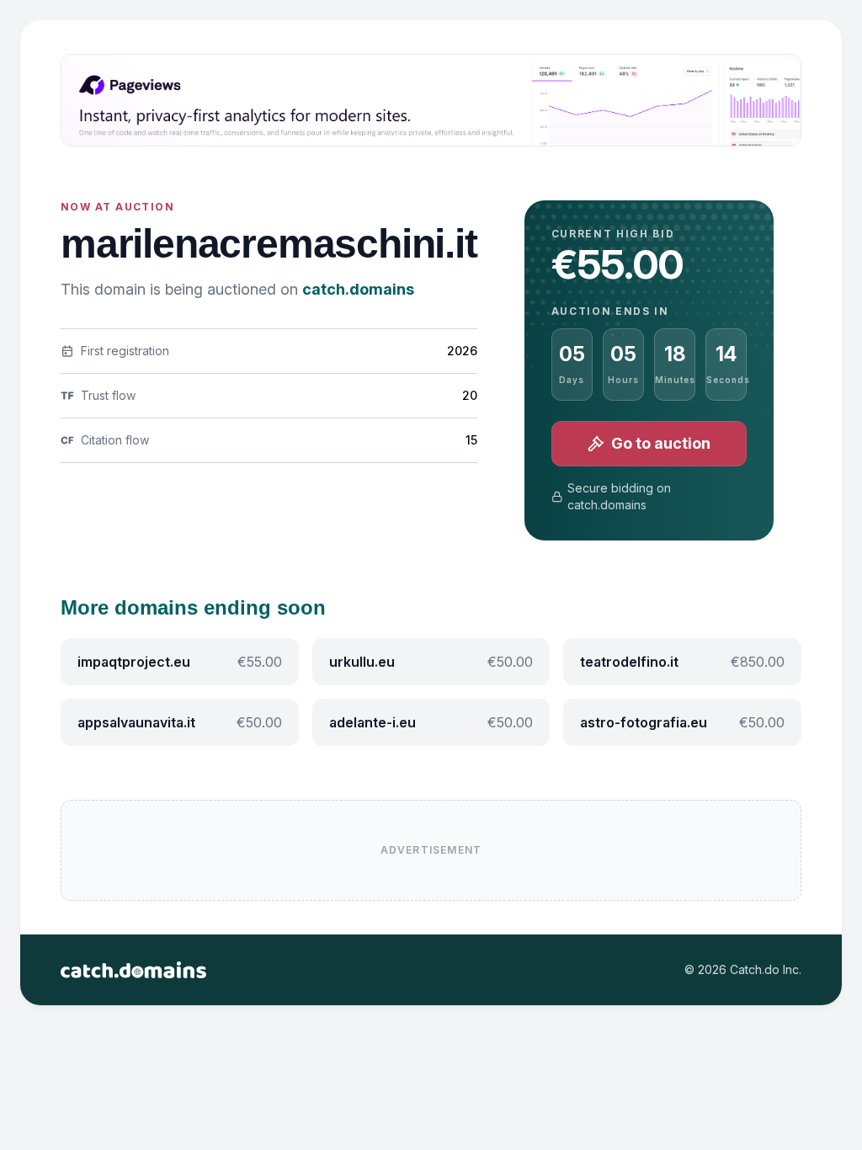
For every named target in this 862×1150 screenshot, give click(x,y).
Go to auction (660, 443)
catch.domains (358, 289)
